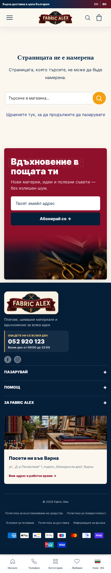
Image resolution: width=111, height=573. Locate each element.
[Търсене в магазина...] (99, 98)
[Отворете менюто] (9, 17)
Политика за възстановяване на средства (34, 513)
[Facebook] (7, 359)
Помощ (55, 387)
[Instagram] (17, 359)
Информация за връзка (89, 523)
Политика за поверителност (86, 513)
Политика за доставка (53, 523)
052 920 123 (26, 341)
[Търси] (87, 18)
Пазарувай (55, 372)
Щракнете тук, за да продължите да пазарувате (55, 114)
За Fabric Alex (55, 402)
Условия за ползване (20, 523)
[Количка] (98, 17)
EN (96, 4)
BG (104, 4)
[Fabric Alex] (55, 17)
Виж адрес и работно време (32, 476)
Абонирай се (55, 218)
